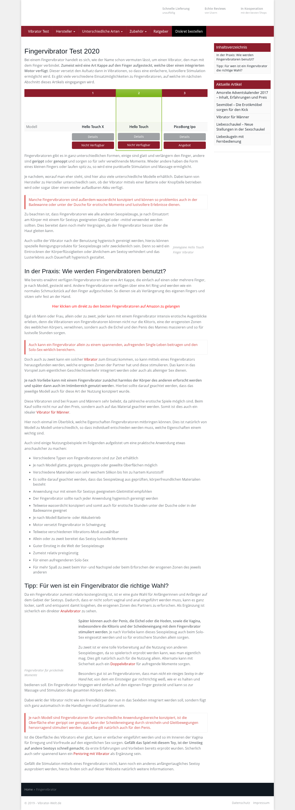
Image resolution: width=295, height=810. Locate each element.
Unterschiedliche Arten (101, 31)
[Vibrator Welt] (63, 12)
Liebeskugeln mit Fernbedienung (230, 139)
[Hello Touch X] (93, 109)
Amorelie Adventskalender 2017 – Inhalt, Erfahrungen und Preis (242, 95)
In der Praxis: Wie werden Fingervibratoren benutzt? (235, 57)
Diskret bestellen (189, 31)
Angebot (185, 145)
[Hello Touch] (139, 110)
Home (28, 789)
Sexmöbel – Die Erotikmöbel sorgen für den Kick (239, 107)
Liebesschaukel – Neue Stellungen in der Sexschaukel (240, 127)
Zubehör (137, 31)
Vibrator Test (38, 31)
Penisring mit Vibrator (91, 753)
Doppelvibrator (122, 664)
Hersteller (64, 31)
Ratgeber (161, 31)
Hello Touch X (93, 126)
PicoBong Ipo (185, 126)
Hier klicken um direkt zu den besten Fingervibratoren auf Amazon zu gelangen (116, 306)
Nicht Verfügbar (93, 145)
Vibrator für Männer (52, 412)
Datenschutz (241, 803)
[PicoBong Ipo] (185, 109)
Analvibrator (70, 611)
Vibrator (91, 359)
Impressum (261, 803)
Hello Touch (138, 126)
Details (93, 137)
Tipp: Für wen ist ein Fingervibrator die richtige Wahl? (241, 68)
